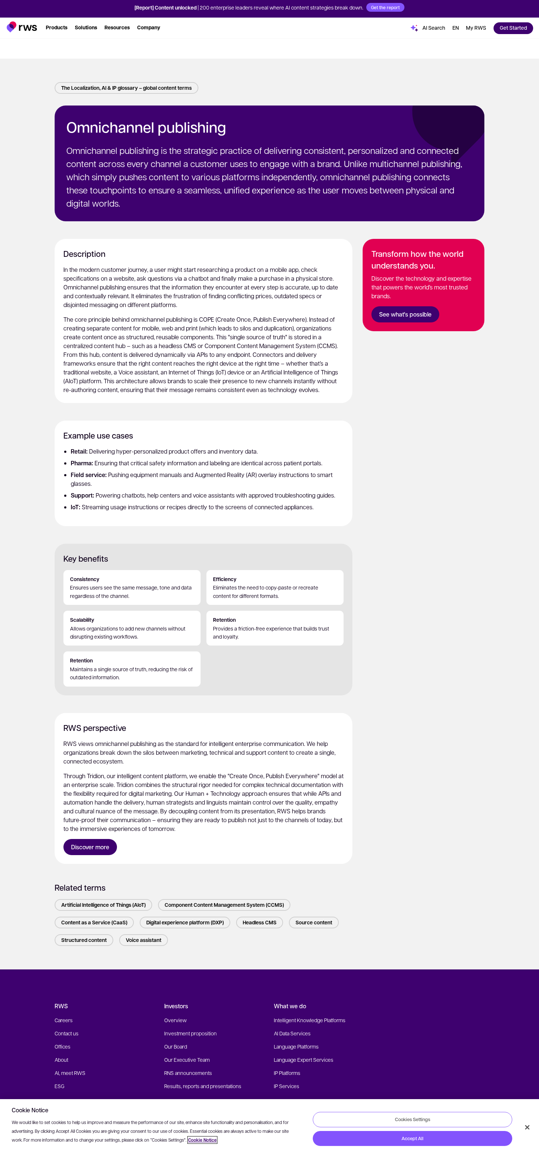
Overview (175, 1020)
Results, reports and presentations (202, 1086)
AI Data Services (292, 1033)
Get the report (385, 7)
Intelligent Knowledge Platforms (309, 1020)
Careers (64, 1020)
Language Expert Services (303, 1059)
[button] (22, 27)
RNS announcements (188, 1072)
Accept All (412, 1138)
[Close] (527, 1127)
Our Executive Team (187, 1059)
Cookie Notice (202, 1140)
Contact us (66, 1033)
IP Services (286, 1086)
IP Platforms (287, 1072)
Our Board (175, 1046)
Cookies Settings (412, 1119)
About (61, 1059)
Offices (62, 1046)
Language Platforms (296, 1046)
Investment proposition (190, 1033)
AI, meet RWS (70, 1072)
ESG (60, 1086)
